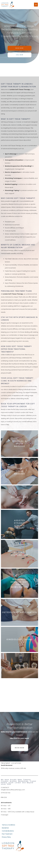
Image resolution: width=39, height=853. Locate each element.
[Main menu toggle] (36, 5)
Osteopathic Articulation (19, 612)
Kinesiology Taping (19, 639)
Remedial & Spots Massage (19, 444)
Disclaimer (5, 828)
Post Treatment (7, 834)
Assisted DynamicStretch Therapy (19, 524)
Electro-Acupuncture (19, 553)
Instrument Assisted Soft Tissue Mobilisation (20, 583)
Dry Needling (19, 497)
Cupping (19, 665)
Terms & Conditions (8, 825)
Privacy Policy (6, 837)
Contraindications (8, 831)
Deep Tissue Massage (19, 471)
